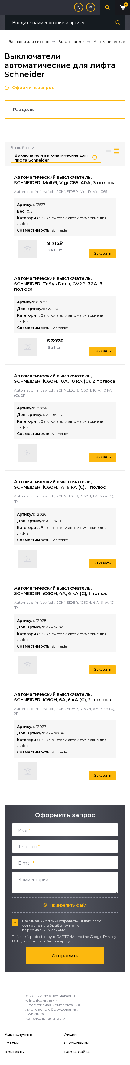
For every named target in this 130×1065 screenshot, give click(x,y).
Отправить (65, 955)
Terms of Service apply (50, 941)
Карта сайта (77, 1051)
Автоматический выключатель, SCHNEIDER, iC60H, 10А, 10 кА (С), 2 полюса (64, 378)
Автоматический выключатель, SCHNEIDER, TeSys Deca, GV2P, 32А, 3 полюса (58, 283)
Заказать (102, 253)
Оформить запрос (33, 87)
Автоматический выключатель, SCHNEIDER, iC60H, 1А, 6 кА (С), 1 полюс (60, 484)
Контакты (14, 1051)
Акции (70, 1034)
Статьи (12, 1043)
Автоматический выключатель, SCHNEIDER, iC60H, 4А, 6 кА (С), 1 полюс (60, 590)
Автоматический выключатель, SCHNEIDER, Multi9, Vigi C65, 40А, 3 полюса (65, 179)
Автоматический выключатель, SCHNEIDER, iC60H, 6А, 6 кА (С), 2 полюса (62, 696)
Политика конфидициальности (45, 1016)
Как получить (18, 1034)
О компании (76, 1043)
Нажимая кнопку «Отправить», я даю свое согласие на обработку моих (62, 925)
